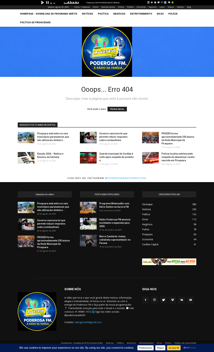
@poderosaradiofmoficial (126, 178)
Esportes (152, 7)
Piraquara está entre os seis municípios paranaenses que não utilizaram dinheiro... (53, 137)
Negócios (119, 13)
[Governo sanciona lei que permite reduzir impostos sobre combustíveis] (88, 137)
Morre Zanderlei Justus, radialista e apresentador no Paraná (115, 239)
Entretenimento (141, 13)
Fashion (180, 7)
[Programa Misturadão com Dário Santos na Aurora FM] (88, 208)
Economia (141, 7)
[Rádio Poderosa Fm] (107, 52)
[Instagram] (154, 300)
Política (130, 7)
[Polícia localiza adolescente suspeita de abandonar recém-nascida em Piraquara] (150, 158)
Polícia (121, 7)
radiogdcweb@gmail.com (88, 322)
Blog (189, 7)
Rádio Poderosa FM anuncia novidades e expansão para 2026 (114, 223)
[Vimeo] (172, 300)
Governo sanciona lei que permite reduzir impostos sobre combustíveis (113, 137)
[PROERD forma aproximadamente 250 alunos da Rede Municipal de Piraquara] (150, 137)
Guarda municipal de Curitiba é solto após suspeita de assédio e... (116, 157)
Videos (171, 7)
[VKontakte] (181, 300)
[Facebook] (145, 300)
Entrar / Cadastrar (82, 7)
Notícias (87, 13)
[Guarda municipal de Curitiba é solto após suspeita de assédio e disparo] (88, 158)
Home (95, 7)
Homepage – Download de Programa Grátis (48, 13)
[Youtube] (190, 300)
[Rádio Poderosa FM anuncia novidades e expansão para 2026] (88, 224)
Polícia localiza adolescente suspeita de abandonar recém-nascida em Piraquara (178, 157)
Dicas (160, 13)
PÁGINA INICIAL (117, 109)
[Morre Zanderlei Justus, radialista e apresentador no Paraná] (88, 240)
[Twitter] (163, 300)
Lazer (162, 7)
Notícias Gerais (108, 7)
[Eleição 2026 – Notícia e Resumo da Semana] (26, 158)
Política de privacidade (35, 22)
